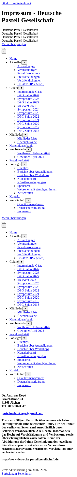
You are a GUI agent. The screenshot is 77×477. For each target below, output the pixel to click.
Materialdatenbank (21, 145)
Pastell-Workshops (28, 73)
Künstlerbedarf (26, 178)
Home (13, 58)
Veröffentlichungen (29, 80)
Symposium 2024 (28, 109)
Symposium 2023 (28, 113)
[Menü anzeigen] (3, 48)
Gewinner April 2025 (30, 156)
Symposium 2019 (28, 127)
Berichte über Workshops (33, 175)
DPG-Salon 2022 (28, 116)
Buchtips (22, 168)
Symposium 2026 (28, 98)
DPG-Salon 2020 (28, 123)
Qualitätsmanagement (30, 204)
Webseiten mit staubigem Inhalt (36, 189)
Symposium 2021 (28, 120)
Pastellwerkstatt (19, 160)
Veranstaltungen (27, 69)
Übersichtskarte (27, 142)
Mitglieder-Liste (27, 138)
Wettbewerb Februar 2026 (33, 153)
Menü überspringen (14, 44)
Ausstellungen (26, 66)
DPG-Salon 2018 (28, 130)
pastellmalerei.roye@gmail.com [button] (22, 413)
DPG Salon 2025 (28, 102)
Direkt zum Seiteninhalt (16, 3)
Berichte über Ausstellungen (35, 171)
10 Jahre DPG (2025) (30, 84)
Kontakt (14, 196)
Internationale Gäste (29, 91)
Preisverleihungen (28, 77)
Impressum (24, 211)
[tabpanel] (38, 429)
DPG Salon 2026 (28, 95)
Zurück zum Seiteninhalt (17, 473)
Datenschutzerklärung (31, 207)
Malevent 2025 (26, 106)
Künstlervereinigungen (31, 182)
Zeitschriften (25, 193)
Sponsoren (24, 185)
